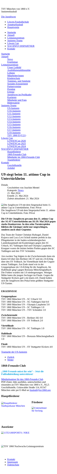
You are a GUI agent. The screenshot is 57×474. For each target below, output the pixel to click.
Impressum (12, 462)
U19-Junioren (14, 132)
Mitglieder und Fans (17, 100)
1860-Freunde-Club (16, 154)
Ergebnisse (12, 62)
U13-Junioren (14, 119)
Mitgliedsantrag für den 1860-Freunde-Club (22, 379)
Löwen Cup (13, 43)
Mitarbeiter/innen (15, 75)
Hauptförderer (14, 151)
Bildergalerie (13, 102)
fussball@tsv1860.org (40, 390)
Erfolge (10, 92)
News (10, 59)
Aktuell (10, 35)
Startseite (11, 32)
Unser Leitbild (14, 67)
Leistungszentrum (15, 38)
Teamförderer (13, 160)
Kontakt (11, 48)
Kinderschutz (13, 78)
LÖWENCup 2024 (16, 146)
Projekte (11, 89)
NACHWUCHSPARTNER (21, 46)
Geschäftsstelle (14, 165)
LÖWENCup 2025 (16, 143)
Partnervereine (14, 86)
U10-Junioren (14, 111)
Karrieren (11, 97)
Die (8, 16)
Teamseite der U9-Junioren (14, 352)
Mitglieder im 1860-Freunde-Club (23, 157)
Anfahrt (11, 168)
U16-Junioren (14, 127)
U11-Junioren (13, 113)
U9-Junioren (13, 108)
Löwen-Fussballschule (18, 22)
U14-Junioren (14, 122)
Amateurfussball (15, 24)
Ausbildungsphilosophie (19, 70)
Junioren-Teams (14, 40)
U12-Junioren (14, 116)
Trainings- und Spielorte (18, 81)
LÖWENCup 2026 (16, 141)
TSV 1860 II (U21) (16, 135)
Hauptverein (13, 27)
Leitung (11, 73)
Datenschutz (13, 464)
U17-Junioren (14, 130)
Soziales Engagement (17, 83)
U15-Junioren (14, 124)
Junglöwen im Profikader (19, 94)
